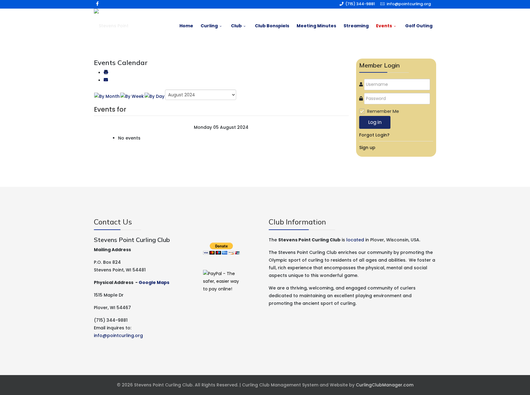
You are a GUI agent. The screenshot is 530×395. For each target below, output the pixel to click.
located (355, 240)
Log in (375, 122)
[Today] (154, 96)
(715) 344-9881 (360, 3)
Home (186, 26)
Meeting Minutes (316, 26)
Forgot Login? (374, 135)
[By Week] (132, 96)
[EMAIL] (106, 80)
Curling (209, 26)
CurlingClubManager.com (384, 385)
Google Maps (154, 282)
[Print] (106, 73)
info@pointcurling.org (409, 3)
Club (236, 26)
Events (384, 26)
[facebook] (97, 4)
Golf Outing (418, 26)
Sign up (367, 147)
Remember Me (383, 111)
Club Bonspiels (272, 26)
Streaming (356, 26)
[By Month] (107, 96)
